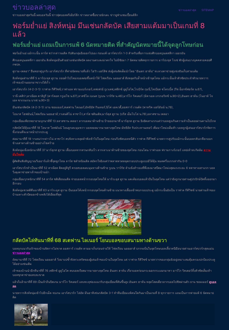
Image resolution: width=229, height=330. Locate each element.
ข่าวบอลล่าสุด (34, 7)
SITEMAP (207, 10)
